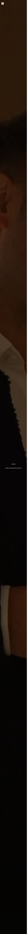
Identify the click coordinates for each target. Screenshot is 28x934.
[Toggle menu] (24, 3)
